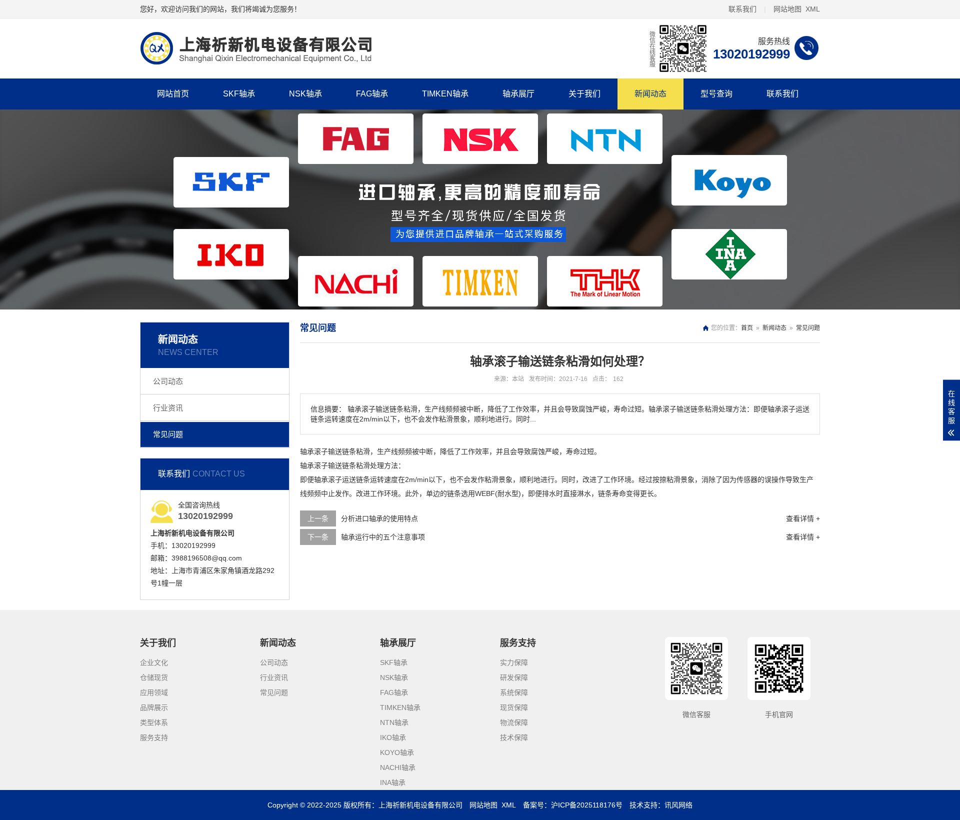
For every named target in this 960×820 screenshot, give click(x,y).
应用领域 (154, 692)
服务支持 (154, 738)
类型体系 (154, 722)
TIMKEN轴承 (445, 94)
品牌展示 (154, 708)
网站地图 (788, 9)
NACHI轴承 (398, 768)
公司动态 (168, 381)
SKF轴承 (239, 94)
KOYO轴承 (397, 752)
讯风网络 (678, 805)
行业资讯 (168, 408)
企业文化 (154, 662)
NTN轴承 (394, 722)
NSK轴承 (305, 94)
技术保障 (514, 738)
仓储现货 (154, 678)
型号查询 (716, 94)
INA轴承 (393, 782)
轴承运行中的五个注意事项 (383, 537)
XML (813, 9)
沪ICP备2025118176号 (586, 805)
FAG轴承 (372, 94)
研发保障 (514, 678)
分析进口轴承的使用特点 (379, 518)
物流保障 (514, 722)
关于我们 (584, 94)
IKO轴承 (393, 738)
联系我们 (742, 9)
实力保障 (514, 662)
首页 (747, 328)
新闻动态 (650, 94)
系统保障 (514, 692)
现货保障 (514, 708)
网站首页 (173, 94)
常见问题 (168, 434)
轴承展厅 (518, 94)
